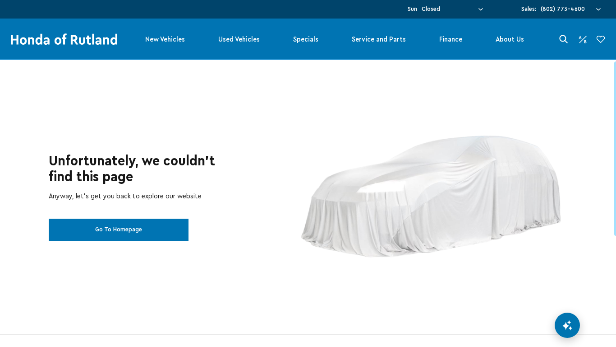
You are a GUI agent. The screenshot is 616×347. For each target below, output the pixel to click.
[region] (308, 203)
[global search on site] (563, 39)
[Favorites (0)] (600, 39)
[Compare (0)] (582, 39)
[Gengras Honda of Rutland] (64, 39)
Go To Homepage (118, 229)
